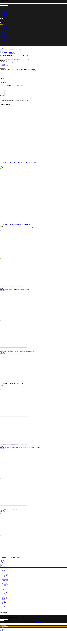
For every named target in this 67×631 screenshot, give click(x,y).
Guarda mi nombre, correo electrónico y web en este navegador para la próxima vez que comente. (15, 100)
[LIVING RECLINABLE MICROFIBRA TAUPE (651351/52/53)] (13, 257)
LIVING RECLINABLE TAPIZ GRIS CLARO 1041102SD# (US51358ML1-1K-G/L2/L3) (17, 349)
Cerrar (1, 610)
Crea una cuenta (2, 613)
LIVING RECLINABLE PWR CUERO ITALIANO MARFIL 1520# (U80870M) (15, 224)
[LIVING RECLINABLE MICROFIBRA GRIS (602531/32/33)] (13, 381)
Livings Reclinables (5, 11)
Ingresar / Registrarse (5, 606)
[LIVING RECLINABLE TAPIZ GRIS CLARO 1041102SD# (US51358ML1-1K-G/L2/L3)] (13, 319)
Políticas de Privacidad (38, 622)
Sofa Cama (3, 9)
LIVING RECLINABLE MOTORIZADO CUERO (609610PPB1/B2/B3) (13, 444)
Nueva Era (5, 26)
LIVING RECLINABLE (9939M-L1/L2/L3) (6, 53)
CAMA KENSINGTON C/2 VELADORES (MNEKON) (8, 50)
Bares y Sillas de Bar (5, 16)
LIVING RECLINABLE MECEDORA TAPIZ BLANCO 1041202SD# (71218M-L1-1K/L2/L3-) (18, 162)
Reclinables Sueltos (4, 12)
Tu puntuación (2, 88)
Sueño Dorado (7, 27)
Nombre (1, 97)
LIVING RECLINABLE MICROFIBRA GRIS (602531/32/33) (11, 383)
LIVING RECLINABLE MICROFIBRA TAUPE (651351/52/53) (12, 286)
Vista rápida (1, 167)
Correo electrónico (3, 98)
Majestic (6, 28)
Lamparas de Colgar (6, 41)
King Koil (5, 575)
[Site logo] (2, 4)
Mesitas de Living (4, 14)
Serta (4, 29)
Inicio (1, 49)
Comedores (3, 10)
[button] (2, 166)
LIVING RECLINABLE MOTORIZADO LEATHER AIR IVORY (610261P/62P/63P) (16, 507)
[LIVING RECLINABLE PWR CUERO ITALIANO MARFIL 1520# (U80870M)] (13, 195)
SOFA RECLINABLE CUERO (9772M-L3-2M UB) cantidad (10, 59)
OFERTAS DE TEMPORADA (4, 45)
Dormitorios (3, 8)
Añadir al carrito (2, 60)
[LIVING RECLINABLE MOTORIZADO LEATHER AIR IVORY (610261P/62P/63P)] (13, 477)
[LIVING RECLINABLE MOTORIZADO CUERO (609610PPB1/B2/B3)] (13, 416)
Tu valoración (2, 95)
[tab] (3, 64)
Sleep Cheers (5, 30)
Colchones (3, 7)
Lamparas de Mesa (6, 40)
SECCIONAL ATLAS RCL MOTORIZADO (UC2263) (10, 557)
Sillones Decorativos (5, 13)
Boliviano (3, 627)
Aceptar (1, 624)
